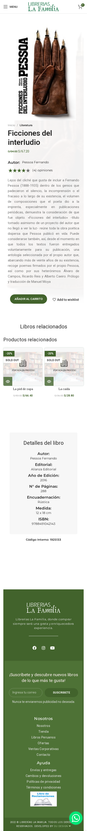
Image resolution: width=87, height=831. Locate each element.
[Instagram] (43, 648)
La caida (64, 389)
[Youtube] (52, 648)
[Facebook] (35, 648)
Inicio (11, 125)
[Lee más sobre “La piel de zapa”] (7, 381)
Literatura (26, 125)
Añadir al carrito (28, 299)
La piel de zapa (23, 389)
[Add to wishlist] (41, 355)
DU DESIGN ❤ (62, 826)
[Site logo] (43, 6)
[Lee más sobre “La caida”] (49, 381)
